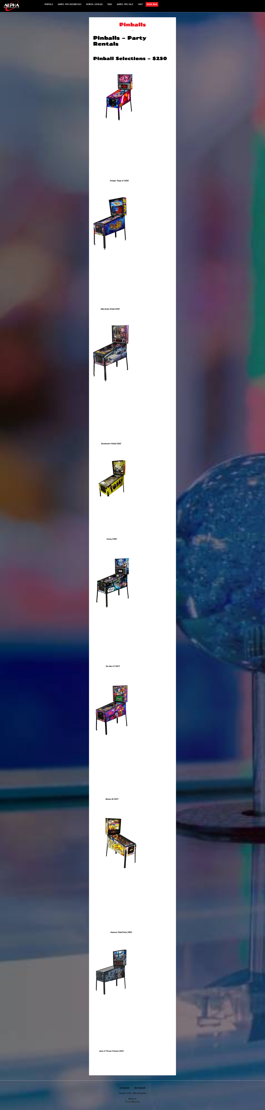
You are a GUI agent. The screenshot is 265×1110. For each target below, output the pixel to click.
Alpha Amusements (13, 6)
